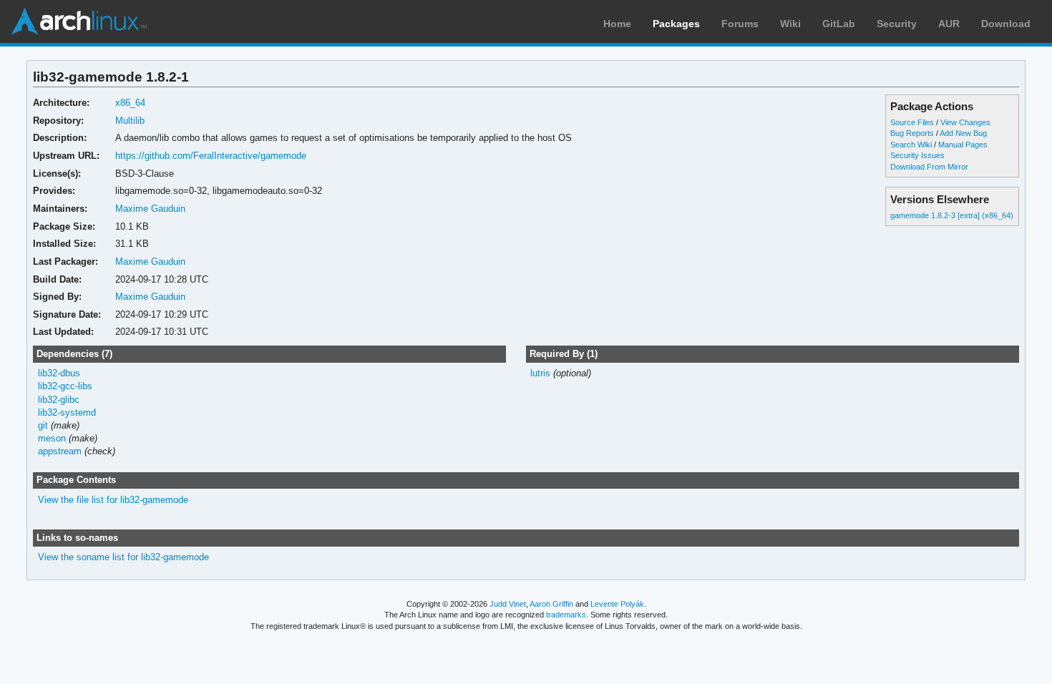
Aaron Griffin (551, 604)
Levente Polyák (617, 604)
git (43, 425)
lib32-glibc (58, 399)
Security (897, 23)
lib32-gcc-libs (65, 386)
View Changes (965, 122)
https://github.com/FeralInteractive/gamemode (210, 155)
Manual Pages (963, 144)
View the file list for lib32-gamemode (113, 499)
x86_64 (130, 102)
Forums (740, 23)
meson (52, 438)
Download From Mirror (929, 166)
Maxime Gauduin (150, 208)
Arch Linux (79, 21)
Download (1006, 23)
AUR (949, 23)
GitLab (838, 23)
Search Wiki (911, 144)
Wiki (790, 23)
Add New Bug (963, 133)
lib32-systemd (67, 412)
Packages (676, 23)
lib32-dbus (59, 373)
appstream (60, 451)
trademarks (566, 614)
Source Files (912, 122)
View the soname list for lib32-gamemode (123, 557)
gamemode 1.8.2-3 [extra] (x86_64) (951, 215)
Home (617, 23)
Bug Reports (912, 133)
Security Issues (917, 155)
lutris (540, 373)
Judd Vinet (508, 604)
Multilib (130, 120)
